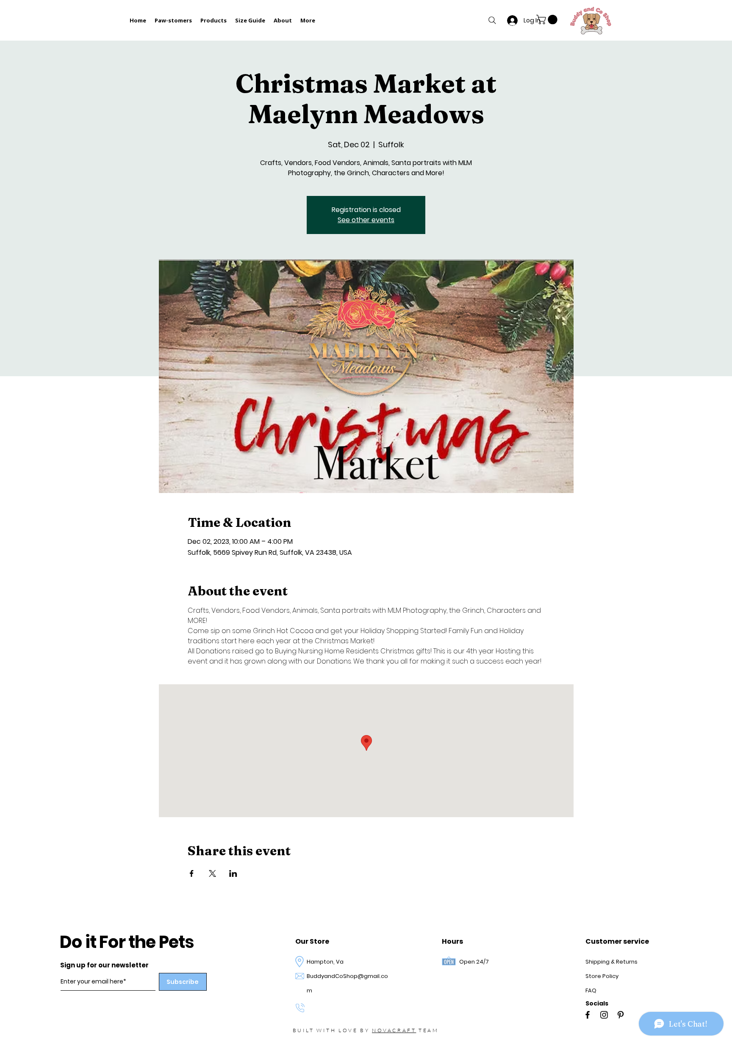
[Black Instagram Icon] (604, 1015)
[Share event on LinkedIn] (233, 873)
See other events (366, 220)
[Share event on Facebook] (192, 873)
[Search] (492, 20)
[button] (548, 19)
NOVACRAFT (394, 1030)
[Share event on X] (212, 873)
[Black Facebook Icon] (587, 1015)
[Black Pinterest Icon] (621, 1015)
